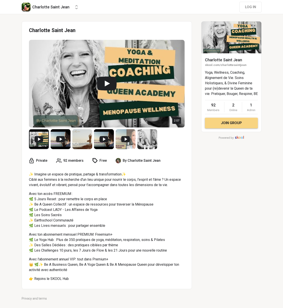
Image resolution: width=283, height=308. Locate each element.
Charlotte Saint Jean (223, 60)
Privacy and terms (34, 298)
